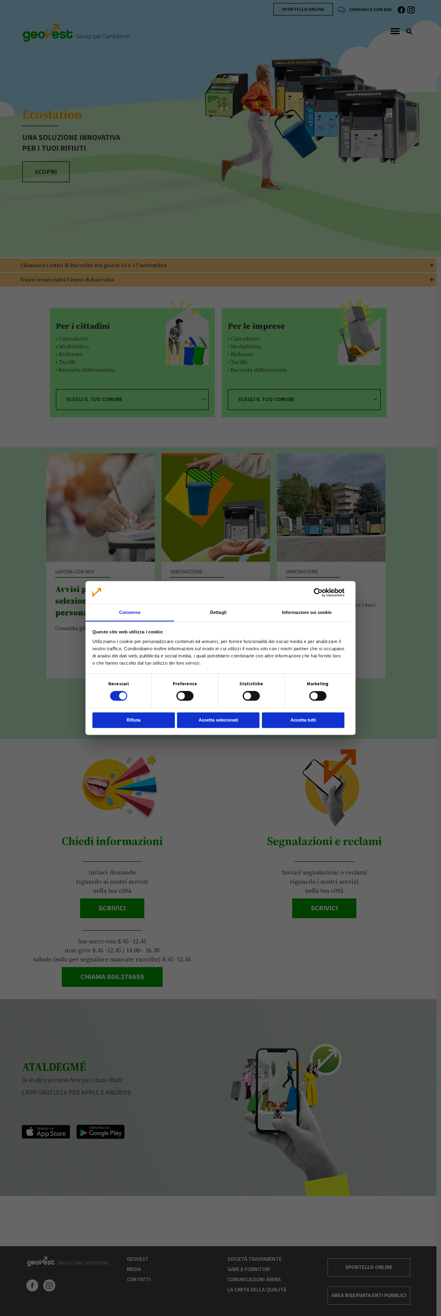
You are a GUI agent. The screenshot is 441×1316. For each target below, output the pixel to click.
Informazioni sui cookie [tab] (307, 612)
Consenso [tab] (130, 612)
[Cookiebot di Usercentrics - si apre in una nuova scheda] (318, 592)
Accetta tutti (303, 719)
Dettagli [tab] (218, 612)
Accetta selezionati (218, 719)
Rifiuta (133, 719)
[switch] (185, 696)
